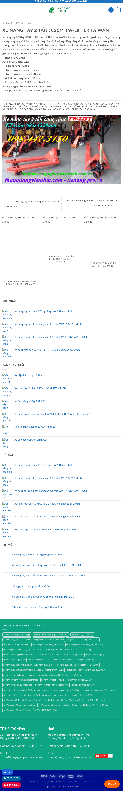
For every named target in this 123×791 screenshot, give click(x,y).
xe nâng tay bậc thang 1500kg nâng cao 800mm (59, 675)
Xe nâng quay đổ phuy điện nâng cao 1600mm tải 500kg (43, 597)
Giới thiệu (35, 782)
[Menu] (4, 10)
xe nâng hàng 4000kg (84, 660)
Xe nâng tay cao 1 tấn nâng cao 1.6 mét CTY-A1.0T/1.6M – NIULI (48, 575)
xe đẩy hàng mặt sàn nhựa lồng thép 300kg (57, 705)
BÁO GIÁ (112, 784)
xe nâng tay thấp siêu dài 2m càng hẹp (99, 690)
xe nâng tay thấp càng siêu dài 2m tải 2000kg (58, 690)
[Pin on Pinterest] (16, 98)
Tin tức (72, 782)
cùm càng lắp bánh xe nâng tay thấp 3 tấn (84, 645)
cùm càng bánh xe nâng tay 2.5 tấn (47, 645)
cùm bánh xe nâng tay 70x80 (16, 645)
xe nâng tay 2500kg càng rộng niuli (19, 675)
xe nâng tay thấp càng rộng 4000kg (19, 690)
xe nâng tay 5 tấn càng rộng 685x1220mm (86, 670)
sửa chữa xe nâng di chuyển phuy (18, 655)
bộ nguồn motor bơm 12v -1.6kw (48, 640)
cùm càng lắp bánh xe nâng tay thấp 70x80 (22, 650)
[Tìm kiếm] (111, 10)
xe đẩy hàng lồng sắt (54, 700)
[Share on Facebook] (4, 98)
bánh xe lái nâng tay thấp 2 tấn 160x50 (50, 635)
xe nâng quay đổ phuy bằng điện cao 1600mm (78, 665)
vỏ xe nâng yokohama (62, 660)
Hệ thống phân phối (54, 782)
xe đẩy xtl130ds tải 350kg (46, 710)
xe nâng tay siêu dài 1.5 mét (79, 680)
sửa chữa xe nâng (83, 650)
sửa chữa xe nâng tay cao (14, 660)
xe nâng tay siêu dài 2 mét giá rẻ (17, 685)
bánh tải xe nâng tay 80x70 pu (16, 635)
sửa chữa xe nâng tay (94, 655)
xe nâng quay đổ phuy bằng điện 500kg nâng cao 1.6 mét (28, 665)
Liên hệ (82, 782)
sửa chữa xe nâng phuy (72, 655)
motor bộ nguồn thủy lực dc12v (59, 650)
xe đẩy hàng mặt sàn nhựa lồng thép (19, 705)
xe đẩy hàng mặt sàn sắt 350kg (17, 710)
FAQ (91, 782)
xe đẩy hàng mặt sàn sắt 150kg (94, 705)
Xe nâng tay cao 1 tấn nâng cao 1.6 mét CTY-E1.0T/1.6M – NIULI (48, 565)
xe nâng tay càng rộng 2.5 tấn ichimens (20, 680)
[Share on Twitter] (8, 98)
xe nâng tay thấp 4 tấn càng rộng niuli (52, 685)
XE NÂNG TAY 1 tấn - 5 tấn (17, 23)
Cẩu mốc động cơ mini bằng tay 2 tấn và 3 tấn (37, 607)
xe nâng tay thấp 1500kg (83, 685)
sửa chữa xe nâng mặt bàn (47, 655)
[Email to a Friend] (12, 98)
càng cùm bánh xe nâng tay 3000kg (83, 640)
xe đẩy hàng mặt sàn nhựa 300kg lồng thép (85, 700)
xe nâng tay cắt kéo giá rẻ (52, 680)
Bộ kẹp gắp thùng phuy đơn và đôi (31, 586)
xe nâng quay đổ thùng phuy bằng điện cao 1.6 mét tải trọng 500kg (33, 670)
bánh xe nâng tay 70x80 (82, 635)
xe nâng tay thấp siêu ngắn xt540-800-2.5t (73, 695)
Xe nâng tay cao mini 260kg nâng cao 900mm (37, 554)
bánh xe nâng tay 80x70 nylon (16, 640)
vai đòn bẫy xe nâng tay (39, 660)
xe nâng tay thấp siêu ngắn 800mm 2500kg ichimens (27, 695)
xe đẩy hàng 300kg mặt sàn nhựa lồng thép (22, 700)
